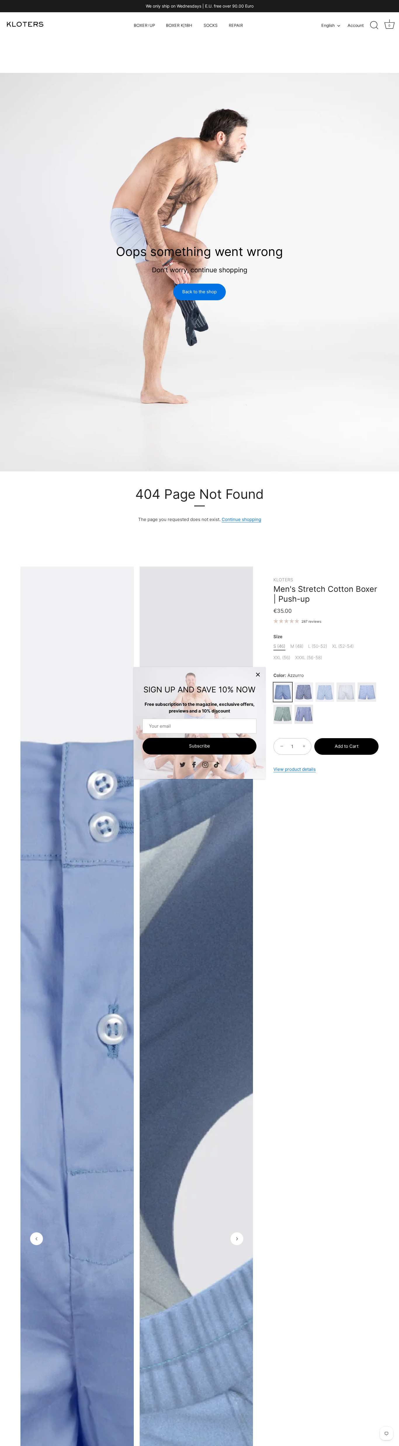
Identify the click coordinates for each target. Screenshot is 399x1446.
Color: (288, 675)
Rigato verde (282, 714)
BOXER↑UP (144, 25)
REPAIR (236, 25)
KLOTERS (283, 579)
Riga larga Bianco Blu (303, 714)
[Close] (257, 674)
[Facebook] (194, 764)
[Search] (374, 25)
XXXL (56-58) (308, 657)
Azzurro (282, 692)
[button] (36, 1238)
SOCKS (211, 25)
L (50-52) (317, 646)
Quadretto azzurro (367, 692)
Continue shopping (241, 519)
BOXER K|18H (179, 25)
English (328, 25)
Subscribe (199, 746)
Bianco (345, 692)
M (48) (296, 646)
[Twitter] (182, 764)
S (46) (279, 646)
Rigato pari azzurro (324, 692)
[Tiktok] (217, 764)
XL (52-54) (343, 646)
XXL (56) (281, 657)
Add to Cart (346, 746)
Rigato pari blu (303, 692)
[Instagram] (205, 764)
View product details (294, 769)
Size (277, 636)
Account (356, 25)
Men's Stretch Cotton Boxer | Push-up (325, 594)
